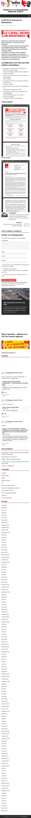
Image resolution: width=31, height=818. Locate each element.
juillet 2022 (4, 627)
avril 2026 (4, 515)
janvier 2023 (4, 612)
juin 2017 (4, 768)
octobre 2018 (5, 736)
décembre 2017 (5, 758)
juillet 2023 (4, 597)
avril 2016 (4, 803)
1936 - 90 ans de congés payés (10, 407)
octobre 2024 (5, 559)
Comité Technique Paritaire (8, 485)
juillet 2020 (4, 686)
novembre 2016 (5, 785)
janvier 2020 (4, 701)
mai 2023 (4, 602)
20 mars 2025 (6, 25)
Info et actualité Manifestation (9, 493)
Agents (3, 478)
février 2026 (4, 520)
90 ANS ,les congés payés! (8, 466)
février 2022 (4, 639)
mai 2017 (4, 771)
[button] (29, 16)
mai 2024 (4, 572)
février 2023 (4, 609)
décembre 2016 (5, 783)
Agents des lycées (6, 480)
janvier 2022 (4, 641)
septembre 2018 (5, 738)
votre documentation (7, 498)
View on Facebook (5, 394)
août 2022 (4, 624)
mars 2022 (4, 636)
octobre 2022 (5, 619)
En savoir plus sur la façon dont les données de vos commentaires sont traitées (15, 284)
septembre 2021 (5, 651)
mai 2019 (4, 718)
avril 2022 (4, 634)
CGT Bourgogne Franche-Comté (13, 372)
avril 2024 (4, 574)
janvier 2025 (4, 552)
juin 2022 (4, 629)
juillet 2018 (4, 741)
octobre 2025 (5, 530)
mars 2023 (4, 607)
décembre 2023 (5, 584)
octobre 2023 (5, 589)
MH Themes (24, 816)
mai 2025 (4, 542)
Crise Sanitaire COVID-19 (8, 490)
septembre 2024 (5, 562)
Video (5, 392)
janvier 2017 (4, 780)
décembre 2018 (5, 731)
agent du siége (5, 475)
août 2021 (4, 654)
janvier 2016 (4, 810)
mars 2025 (4, 547)
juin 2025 (4, 540)
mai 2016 (4, 800)
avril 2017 (4, 773)
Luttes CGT (4, 495)
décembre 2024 (5, 554)
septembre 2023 (5, 592)
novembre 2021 (5, 646)
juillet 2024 (4, 567)
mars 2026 (4, 517)
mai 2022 (4, 631)
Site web (4, 260)
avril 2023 (4, 604)
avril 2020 (4, 694)
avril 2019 (4, 721)
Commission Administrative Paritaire (10, 488)
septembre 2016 (5, 790)
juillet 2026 (4, 507)
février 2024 (4, 579)
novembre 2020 (5, 676)
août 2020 (4, 684)
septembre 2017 (5, 766)
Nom (3, 251)
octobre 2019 (5, 708)
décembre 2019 (5, 704)
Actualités (4, 473)
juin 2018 (4, 743)
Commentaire (5, 240)
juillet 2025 (4, 537)
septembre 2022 (5, 622)
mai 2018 (4, 746)
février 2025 (4, 550)
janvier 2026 (4, 522)
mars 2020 (4, 696)
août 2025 (4, 535)
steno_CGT (13, 25)
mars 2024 (4, 577)
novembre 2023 (5, 587)
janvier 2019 (4, 728)
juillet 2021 (4, 656)
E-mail (3, 256)
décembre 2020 (5, 674)
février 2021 (4, 669)
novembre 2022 (5, 617)
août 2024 (4, 564)
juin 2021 (4, 659)
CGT (3, 483)
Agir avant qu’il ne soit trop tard (9, 456)
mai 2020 (4, 691)
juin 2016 (4, 798)
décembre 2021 (5, 644)
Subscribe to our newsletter (10, 269)
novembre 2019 (5, 706)
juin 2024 (4, 569)
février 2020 (4, 699)
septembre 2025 (5, 532)
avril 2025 (4, 545)
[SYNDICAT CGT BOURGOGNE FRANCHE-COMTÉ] (15, 6)
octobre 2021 (5, 649)
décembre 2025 (5, 525)
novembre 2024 (5, 557)
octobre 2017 (5, 763)
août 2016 (4, 793)
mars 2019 (4, 723)
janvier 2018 (4, 756)
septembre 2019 (5, 711)
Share (4, 396)
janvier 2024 (4, 582)
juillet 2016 (4, 795)
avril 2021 (4, 664)
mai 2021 (4, 661)
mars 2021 (4, 666)
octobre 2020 (5, 679)
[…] (16, 312)
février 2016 (4, 808)
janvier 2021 (4, 671)
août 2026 (4, 505)
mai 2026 (4, 512)
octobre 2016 (5, 788)
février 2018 (4, 753)
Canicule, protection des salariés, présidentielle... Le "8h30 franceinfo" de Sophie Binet (15, 383)
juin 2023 (4, 599)
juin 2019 (4, 716)
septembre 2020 (5, 681)
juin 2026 (4, 510)
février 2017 (4, 778)
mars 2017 (4, 776)
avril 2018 (4, 748)
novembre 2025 (5, 527)
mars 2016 (4, 805)
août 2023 (4, 594)
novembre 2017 (5, 761)
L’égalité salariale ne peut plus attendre (11, 459)
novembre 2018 (5, 733)
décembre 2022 (5, 614)
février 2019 (4, 726)
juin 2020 (4, 689)
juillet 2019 (4, 713)
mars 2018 (4, 751)
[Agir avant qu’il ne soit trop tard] (15, 294)
